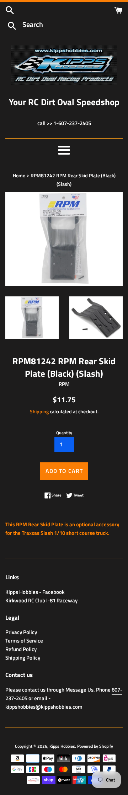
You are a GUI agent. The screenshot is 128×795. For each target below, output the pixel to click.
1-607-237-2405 (72, 123)
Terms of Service (24, 640)
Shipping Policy (22, 658)
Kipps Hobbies (62, 746)
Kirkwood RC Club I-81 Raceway (41, 600)
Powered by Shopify (95, 746)
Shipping (39, 411)
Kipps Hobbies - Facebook (34, 592)
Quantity (64, 432)
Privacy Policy (21, 632)
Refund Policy (21, 649)
